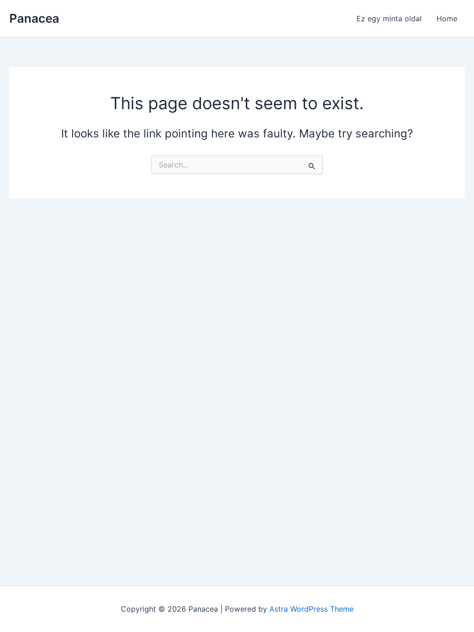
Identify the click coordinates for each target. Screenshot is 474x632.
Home (447, 18)
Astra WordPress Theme (311, 608)
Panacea (34, 18)
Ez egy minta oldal (389, 18)
